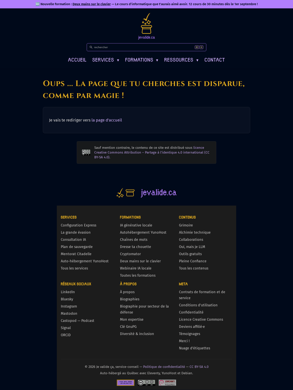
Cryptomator (130, 254)
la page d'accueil (106, 120)
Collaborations (191, 239)
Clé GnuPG (128, 326)
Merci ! (184, 341)
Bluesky (67, 299)
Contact (215, 59)
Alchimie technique (195, 232)
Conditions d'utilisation (198, 305)
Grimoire (186, 225)
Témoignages (189, 334)
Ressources (181, 59)
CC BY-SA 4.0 (199, 367)
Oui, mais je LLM (192, 247)
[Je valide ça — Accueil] (146, 26)
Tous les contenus (193, 268)
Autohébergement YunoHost (143, 232)
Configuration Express (78, 225)
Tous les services (74, 268)
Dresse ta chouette (135, 247)
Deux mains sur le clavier (92, 4)
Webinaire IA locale (135, 268)
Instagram (69, 306)
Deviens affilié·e (192, 326)
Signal (66, 328)
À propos (127, 292)
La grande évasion (76, 232)
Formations (141, 59)
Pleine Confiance (192, 261)
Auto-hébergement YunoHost (85, 261)
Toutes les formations (137, 275)
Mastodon (69, 313)
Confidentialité (191, 312)
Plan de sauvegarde (77, 247)
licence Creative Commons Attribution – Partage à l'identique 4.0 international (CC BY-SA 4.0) (151, 152)
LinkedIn (68, 292)
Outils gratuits (190, 254)
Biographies (129, 299)
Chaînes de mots (133, 239)
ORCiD (66, 335)
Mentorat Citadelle (76, 254)
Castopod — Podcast (77, 320)
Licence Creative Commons (201, 319)
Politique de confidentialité (164, 367)
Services (105, 59)
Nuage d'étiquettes (194, 348)
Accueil (77, 59)
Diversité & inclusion (137, 334)
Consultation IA (73, 239)
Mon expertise (132, 319)
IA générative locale (136, 225)
